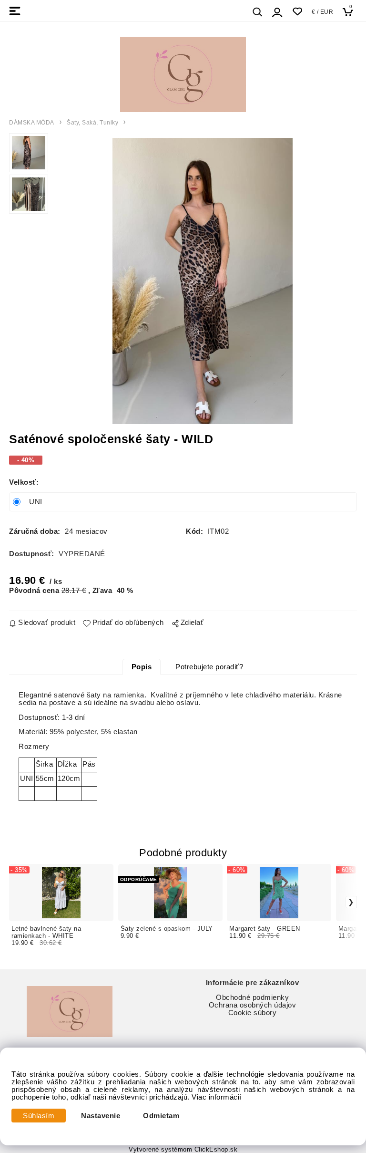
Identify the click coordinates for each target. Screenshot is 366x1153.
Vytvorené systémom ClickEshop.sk (183, 1149)
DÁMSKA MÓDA (31, 122)
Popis (142, 667)
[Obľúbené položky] (297, 12)
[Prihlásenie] (277, 12)
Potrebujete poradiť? (209, 667)
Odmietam (161, 1116)
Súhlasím (38, 1116)
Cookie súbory (252, 1013)
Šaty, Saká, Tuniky (92, 122)
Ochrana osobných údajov (252, 1005)
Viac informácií (217, 1097)
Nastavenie (100, 1116)
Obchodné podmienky (252, 997)
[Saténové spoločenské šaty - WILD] (202, 281)
